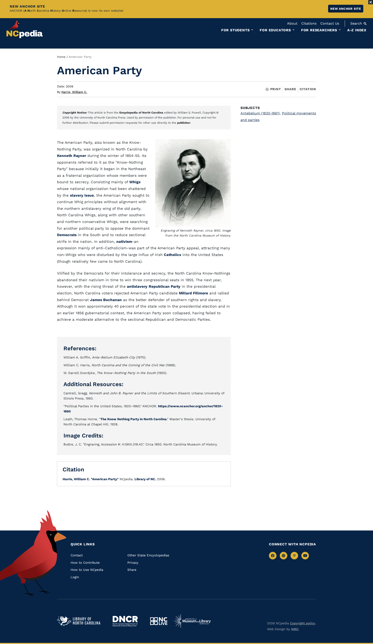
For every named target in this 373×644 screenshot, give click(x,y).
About (292, 23)
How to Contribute (85, 563)
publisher (183, 122)
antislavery (137, 286)
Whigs (135, 182)
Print (275, 89)
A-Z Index (357, 30)
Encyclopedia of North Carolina (141, 112)
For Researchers (319, 30)
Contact (77, 555)
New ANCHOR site (345, 8)
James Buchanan (106, 300)
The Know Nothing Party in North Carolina (133, 419)
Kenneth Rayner (71, 155)
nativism (124, 241)
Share (290, 89)
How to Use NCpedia (87, 570)
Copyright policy (302, 623)
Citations (308, 23)
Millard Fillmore (193, 293)
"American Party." (105, 479)
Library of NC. (145, 479)
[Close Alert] (370, 2)
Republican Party (164, 286)
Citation (308, 89)
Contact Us (329, 23)
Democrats (67, 235)
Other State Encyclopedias (148, 555)
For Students (235, 30)
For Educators (275, 30)
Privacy (132, 563)
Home (61, 56)
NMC (295, 629)
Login (75, 577)
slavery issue (82, 195)
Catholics (172, 255)
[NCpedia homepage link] (24, 29)
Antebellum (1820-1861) (260, 113)
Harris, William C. (74, 92)
